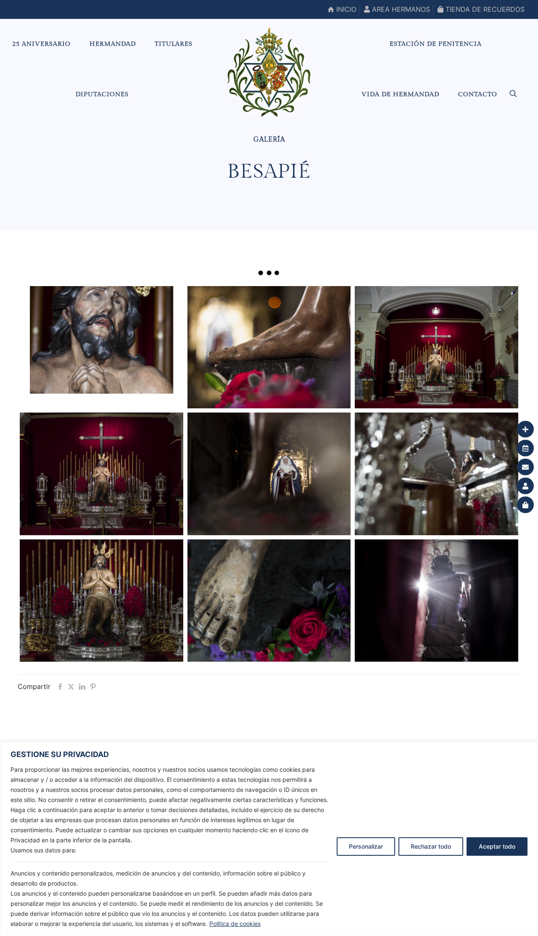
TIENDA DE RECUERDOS (484, 9)
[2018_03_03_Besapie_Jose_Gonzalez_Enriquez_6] (269, 600)
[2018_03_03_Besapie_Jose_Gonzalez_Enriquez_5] (269, 474)
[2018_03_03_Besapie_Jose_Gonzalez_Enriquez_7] (269, 347)
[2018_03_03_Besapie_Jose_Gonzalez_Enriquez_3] (101, 600)
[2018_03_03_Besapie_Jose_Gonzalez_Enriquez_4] (101, 340)
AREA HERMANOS (400, 9)
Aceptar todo (497, 846)
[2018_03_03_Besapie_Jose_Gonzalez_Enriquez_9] (436, 600)
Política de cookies (235, 923)
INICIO (345, 9)
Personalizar (366, 846)
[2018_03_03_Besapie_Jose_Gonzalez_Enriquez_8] (436, 347)
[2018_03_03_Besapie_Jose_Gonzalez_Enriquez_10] (436, 474)
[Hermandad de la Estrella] (268, 72)
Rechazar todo (431, 846)
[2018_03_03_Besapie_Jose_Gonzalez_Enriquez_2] (101, 474)
